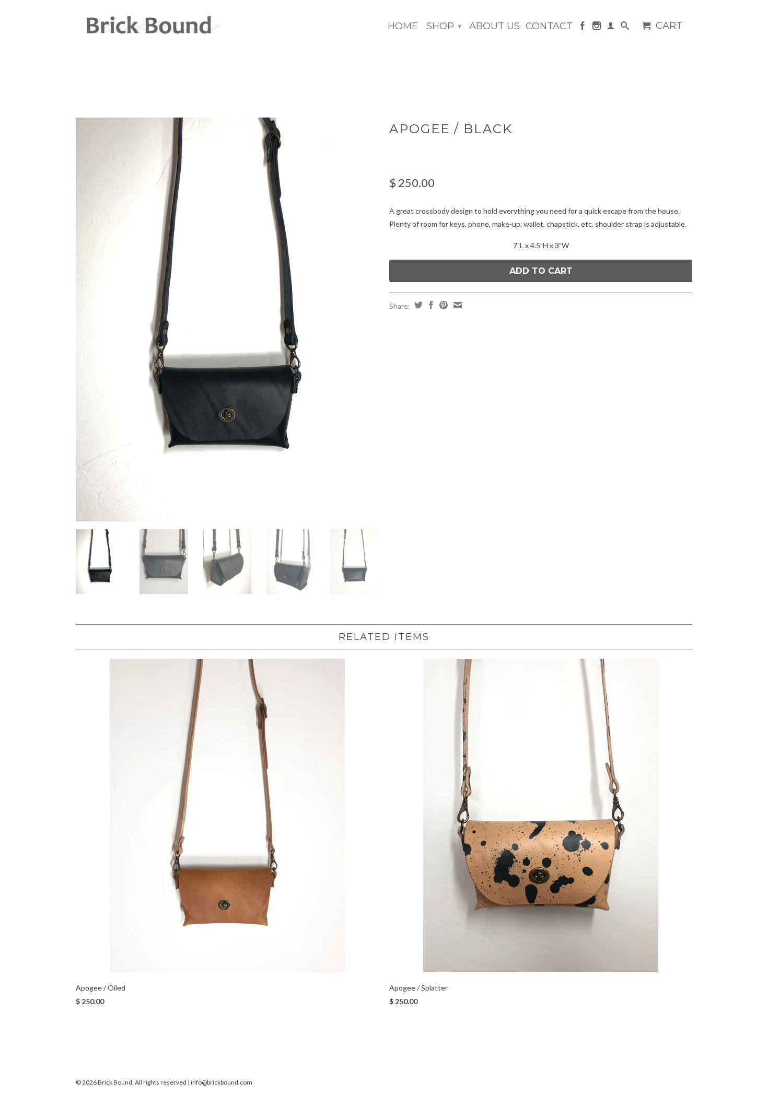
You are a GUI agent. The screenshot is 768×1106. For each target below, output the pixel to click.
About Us (494, 26)
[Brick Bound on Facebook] (582, 27)
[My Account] (611, 27)
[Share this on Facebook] (429, 305)
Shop (444, 26)
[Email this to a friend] (456, 305)
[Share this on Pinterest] (442, 305)
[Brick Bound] (149, 26)
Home (403, 26)
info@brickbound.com (221, 1082)
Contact (549, 26)
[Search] (625, 27)
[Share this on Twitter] (417, 305)
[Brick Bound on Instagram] (596, 27)
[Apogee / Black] (227, 319)
